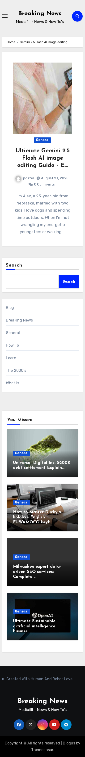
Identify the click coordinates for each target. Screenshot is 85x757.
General (42, 140)
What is (12, 383)
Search (14, 265)
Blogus (69, 743)
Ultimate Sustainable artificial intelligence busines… (34, 626)
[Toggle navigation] (5, 16)
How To (12, 345)
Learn (11, 358)
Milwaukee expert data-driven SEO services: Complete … (37, 572)
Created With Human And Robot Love (39, 679)
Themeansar (42, 750)
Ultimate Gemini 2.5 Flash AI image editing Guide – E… (43, 158)
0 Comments (44, 184)
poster (28, 178)
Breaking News (39, 13)
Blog (10, 307)
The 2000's (16, 370)
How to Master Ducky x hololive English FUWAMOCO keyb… (37, 517)
